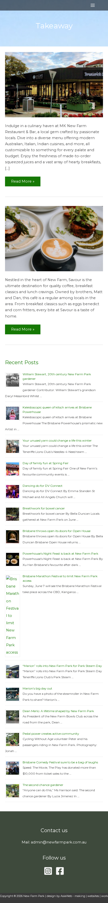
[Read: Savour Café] (54, 238)
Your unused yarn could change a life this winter (57, 440)
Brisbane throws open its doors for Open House (56, 531)
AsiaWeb (66, 896)
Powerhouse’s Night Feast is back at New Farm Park (60, 553)
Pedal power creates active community (51, 733)
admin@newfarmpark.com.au (58, 842)
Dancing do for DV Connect (43, 486)
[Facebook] (60, 871)
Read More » (22, 180)
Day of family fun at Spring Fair (46, 463)
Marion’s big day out (37, 688)
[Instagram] (48, 871)
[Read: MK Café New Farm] (54, 84)
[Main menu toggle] (92, 5)
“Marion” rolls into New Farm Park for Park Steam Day (62, 666)
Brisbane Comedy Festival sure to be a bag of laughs (60, 762)
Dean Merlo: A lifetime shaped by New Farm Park (58, 711)
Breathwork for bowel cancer (44, 508)
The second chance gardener (43, 785)
